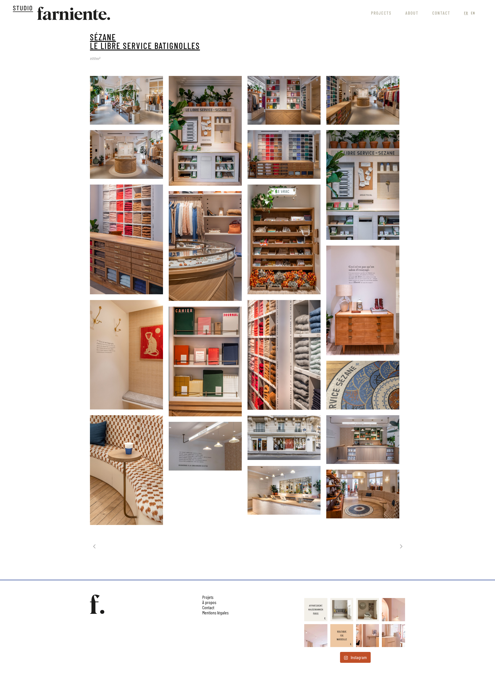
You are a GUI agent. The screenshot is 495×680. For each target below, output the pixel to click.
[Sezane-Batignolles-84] (362, 385)
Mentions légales (215, 612)
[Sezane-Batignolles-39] (362, 185)
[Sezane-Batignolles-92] (362, 439)
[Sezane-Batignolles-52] (126, 239)
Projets (207, 597)
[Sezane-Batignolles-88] (284, 437)
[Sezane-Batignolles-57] (362, 300)
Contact (208, 607)
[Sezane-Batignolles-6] (205, 131)
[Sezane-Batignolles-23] (126, 154)
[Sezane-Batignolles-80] (284, 355)
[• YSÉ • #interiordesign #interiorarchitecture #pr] (393, 609)
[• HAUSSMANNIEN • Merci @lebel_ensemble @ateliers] (315, 609)
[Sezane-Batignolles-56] (205, 246)
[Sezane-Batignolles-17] (284, 100)
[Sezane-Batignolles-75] (126, 354)
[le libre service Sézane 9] (362, 494)
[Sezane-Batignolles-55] (284, 239)
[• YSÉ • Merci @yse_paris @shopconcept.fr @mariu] (341, 635)
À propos (209, 602)
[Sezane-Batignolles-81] (205, 361)
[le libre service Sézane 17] (205, 446)
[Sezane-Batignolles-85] (126, 470)
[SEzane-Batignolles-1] (126, 100)
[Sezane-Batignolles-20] (362, 100)
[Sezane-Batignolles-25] (284, 154)
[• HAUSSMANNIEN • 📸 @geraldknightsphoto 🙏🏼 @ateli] (367, 609)
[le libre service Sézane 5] (284, 490)
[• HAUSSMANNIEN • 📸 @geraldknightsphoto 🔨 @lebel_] (341, 609)
